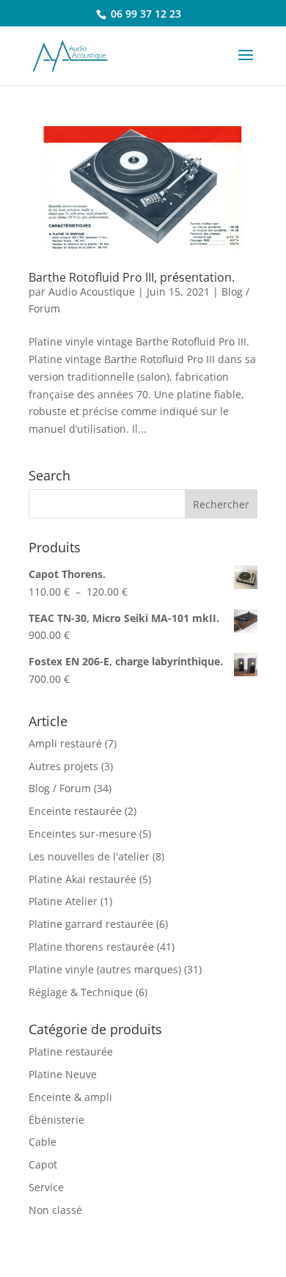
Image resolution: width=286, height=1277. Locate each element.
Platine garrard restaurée (91, 924)
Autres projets (63, 766)
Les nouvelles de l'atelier (89, 856)
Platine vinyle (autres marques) (105, 969)
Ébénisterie (56, 1120)
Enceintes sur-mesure (82, 834)
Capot (43, 1164)
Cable (42, 1142)
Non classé (55, 1210)
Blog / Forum (60, 788)
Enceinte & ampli (70, 1097)
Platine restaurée (71, 1051)
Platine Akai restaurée (82, 879)
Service (46, 1187)
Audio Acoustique (91, 292)
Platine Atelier (63, 901)
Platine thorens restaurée (91, 947)
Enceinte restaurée (75, 811)
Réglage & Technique (81, 992)
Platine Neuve (63, 1074)
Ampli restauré (65, 743)
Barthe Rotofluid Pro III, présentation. (132, 277)
